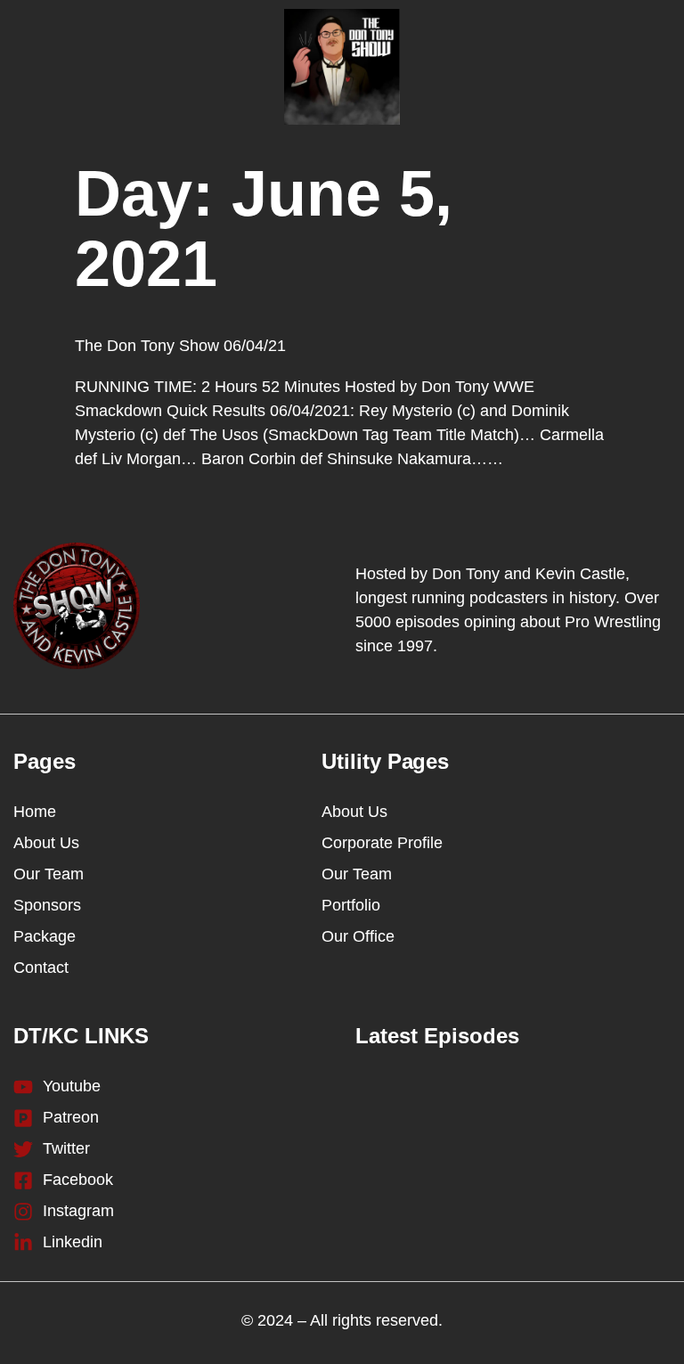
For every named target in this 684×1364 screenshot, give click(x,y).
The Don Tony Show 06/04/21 (180, 346)
